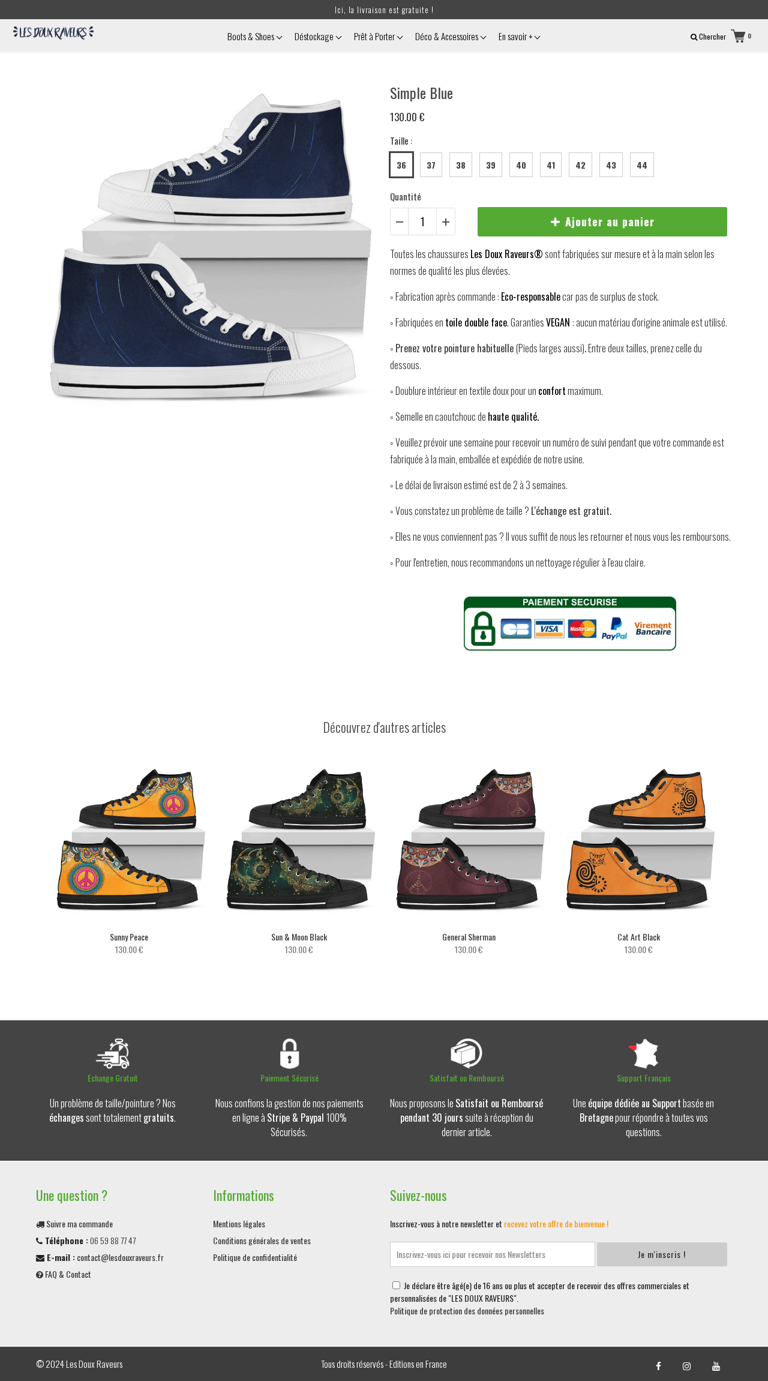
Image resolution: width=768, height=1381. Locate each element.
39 (491, 164)
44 (642, 164)
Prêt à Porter (375, 36)
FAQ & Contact (67, 1274)
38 (461, 164)
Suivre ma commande (78, 1223)
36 (401, 164)
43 (611, 164)
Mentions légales (239, 1223)
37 (431, 164)
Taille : (401, 140)
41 (551, 164)
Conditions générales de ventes (262, 1240)
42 (580, 164)
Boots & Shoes (251, 36)
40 (521, 164)
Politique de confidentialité (255, 1257)
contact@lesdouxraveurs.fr (120, 1257)
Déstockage (315, 36)
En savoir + (516, 36)
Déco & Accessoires (447, 36)
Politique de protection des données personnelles (467, 1310)
